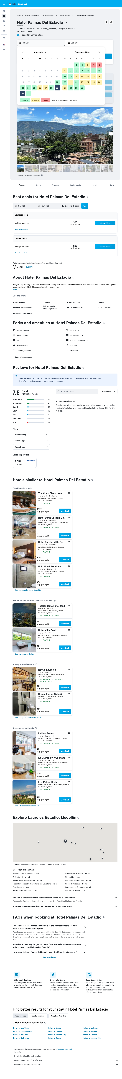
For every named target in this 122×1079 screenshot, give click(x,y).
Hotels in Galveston (21, 1038)
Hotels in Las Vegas (21, 1028)
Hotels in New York (20, 1034)
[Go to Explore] (4, 31)
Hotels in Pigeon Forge (22, 1031)
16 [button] (23, 82)
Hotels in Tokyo (54, 1038)
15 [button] (57, 76)
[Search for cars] (4, 21)
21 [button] (51, 82)
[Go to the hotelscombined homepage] (18, 4)
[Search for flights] (4, 11)
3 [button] (28, 70)
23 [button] (23, 88)
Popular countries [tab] (38, 1016)
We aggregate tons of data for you (28, 1060)
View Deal (65, 511)
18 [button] (34, 82)
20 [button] (46, 82)
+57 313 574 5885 (24, 31)
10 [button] (28, 76)
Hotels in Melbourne (91, 1028)
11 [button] (34, 76)
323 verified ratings (35, 34)
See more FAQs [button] (49, 957)
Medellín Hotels (65, 15)
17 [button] (28, 82)
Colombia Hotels (29, 15)
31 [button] (28, 93)
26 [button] (40, 88)
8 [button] (57, 70)
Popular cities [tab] (20, 1016)
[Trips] (4, 37)
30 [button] (23, 93)
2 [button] (22, 70)
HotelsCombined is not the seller (27, 1056)
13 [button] (46, 76)
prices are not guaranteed (64, 1049)
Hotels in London (90, 1034)
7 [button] (51, 70)
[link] (28, 590)
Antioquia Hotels (47, 15)
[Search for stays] (4, 16)
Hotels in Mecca (54, 1028)
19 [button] (40, 82)
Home (19, 15)
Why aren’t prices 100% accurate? (28, 1064)
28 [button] (51, 88)
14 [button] (51, 76)
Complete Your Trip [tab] (58, 1016)
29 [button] (57, 88)
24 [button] (28, 88)
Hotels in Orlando (55, 1031)
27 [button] (46, 88)
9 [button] (22, 76)
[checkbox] (25, 463)
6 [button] (45, 70)
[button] (4, 3)
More (15, 289)
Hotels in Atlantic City (57, 1034)
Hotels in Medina (90, 1031)
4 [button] (34, 70)
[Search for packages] (4, 26)
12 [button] (40, 76)
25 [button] (34, 88)
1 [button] (57, 65)
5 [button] (40, 70)
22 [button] (57, 82)
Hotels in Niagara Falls (92, 1038)
